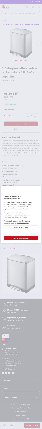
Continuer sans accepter (21, 233)
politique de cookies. (22, 223)
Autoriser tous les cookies (21, 238)
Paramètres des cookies (21, 227)
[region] (21, 214)
